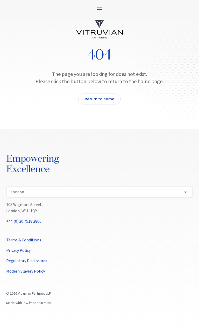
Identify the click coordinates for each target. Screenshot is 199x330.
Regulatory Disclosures (26, 261)
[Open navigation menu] (99, 9)
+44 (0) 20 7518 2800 (23, 221)
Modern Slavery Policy (25, 271)
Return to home (99, 99)
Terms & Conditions (23, 240)
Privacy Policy (18, 250)
